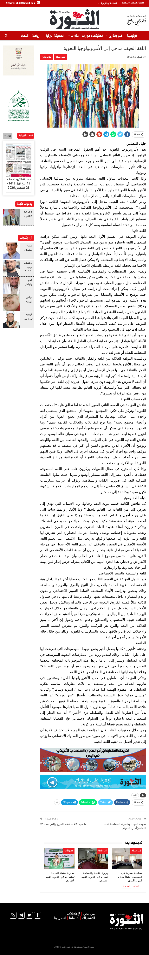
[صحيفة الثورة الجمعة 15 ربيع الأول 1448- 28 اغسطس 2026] (18, 160)
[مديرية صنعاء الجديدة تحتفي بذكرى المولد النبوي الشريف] (59, 858)
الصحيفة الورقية (54, 36)
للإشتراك (88, 918)
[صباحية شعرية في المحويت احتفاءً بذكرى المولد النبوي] (127, 858)
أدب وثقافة (60, 57)
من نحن (89, 914)
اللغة (135, 795)
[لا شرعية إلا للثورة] (11, 217)
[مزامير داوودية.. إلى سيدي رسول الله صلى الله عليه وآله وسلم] (11, 302)
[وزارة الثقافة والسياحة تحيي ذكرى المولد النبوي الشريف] (93, 858)
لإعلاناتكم (73, 914)
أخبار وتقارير (116, 36)
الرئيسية (132, 36)
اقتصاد (25, 36)
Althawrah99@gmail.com (21, 3)
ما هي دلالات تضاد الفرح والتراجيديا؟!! (63, 824)
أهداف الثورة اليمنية (109, 3)
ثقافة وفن (46, 57)
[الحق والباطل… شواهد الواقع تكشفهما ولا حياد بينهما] (11, 285)
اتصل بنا (60, 918)
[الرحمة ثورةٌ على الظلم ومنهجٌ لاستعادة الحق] (11, 319)
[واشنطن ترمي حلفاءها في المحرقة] (11, 268)
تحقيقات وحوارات (92, 36)
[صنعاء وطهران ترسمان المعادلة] (11, 251)
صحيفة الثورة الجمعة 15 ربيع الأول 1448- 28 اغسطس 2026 (18, 184)
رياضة (35, 36)
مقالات (75, 36)
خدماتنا (74, 918)
